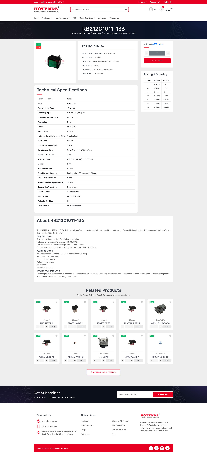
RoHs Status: (86, 74)
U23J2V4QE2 (132, 357)
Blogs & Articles (86, 18)
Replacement (155, 2)
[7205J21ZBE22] (132, 309)
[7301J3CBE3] (103, 309)
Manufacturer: (87, 57)
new (38, 44)
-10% (38, 48)
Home (36, 18)
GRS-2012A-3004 (160, 323)
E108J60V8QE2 (75, 357)
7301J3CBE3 (103, 323)
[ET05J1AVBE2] (75, 309)
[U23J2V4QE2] (132, 343)
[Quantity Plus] (168, 53)
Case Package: (87, 65)
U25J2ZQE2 (46, 323)
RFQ (74, 18)
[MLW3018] (103, 343)
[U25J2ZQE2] (46, 309)
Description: (86, 61)
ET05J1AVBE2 (75, 323)
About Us (102, 18)
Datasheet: (86, 69)
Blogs (83, 430)
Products (46, 18)
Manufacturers (61, 18)
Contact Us (114, 18)
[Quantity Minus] (146, 53)
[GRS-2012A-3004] (160, 309)
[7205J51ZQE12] (46, 343)
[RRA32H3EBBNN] (160, 343)
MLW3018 (103, 357)
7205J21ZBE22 (132, 323)
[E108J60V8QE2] (75, 343)
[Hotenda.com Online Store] (47, 9)
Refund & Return (119, 430)
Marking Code (168, 2)
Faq (113, 434)
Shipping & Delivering (120, 421)
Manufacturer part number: (92, 53)
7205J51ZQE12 (47, 357)
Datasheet (142, 2)
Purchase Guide (118, 425)
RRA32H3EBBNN (160, 357)
